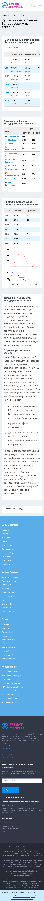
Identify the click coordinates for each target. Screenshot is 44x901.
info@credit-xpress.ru (9, 823)
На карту (5, 530)
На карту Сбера (8, 553)
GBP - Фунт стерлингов (11, 683)
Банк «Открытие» (9, 647)
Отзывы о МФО (8, 564)
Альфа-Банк (13, 179)
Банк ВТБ (11, 143)
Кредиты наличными (10, 577)
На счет (5, 541)
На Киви (5, 534)
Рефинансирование (9, 581)
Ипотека (5, 589)
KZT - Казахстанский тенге (12, 687)
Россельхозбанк (8, 640)
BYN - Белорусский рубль (12, 675)
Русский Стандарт (10, 160)
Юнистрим (12, 169)
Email (4, 777)
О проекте (6, 748)
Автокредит (6, 585)
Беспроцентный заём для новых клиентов (20, 802)
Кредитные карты (9, 592)
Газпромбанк (11, 149)
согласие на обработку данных (24, 897)
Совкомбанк (13, 136)
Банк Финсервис (10, 183)
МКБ (3, 643)
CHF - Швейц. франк (10, 698)
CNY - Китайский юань (10, 691)
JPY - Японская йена (9, 702)
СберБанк (11, 140)
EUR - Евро (6, 679)
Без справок (6, 556)
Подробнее (6, 832)
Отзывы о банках (9, 611)
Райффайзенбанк (9, 659)
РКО (3, 600)
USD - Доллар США (9, 672)
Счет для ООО (7, 608)
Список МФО (7, 560)
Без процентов (8, 549)
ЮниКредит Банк (8, 655)
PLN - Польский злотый (11, 695)
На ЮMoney (6, 537)
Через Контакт (8, 545)
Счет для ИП (7, 604)
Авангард (11, 165)
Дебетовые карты (9, 596)
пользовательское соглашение (22, 899)
